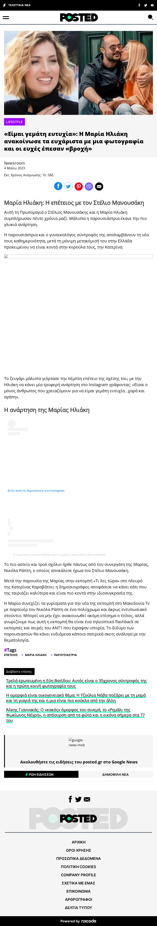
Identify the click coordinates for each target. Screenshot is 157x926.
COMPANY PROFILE (78, 875)
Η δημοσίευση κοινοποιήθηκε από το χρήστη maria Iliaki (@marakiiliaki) (59, 554)
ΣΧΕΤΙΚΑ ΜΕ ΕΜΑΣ (78, 883)
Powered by (70, 921)
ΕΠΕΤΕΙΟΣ (11, 655)
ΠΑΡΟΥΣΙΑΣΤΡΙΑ (65, 655)
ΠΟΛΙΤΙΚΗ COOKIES (78, 867)
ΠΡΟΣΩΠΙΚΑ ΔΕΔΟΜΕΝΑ (78, 858)
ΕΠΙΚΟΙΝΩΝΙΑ (78, 891)
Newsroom (14, 163)
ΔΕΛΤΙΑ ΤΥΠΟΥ (78, 908)
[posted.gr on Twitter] (145, 5)
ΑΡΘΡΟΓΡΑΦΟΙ (78, 899)
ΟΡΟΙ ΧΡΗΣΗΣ (78, 850)
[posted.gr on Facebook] (139, 5)
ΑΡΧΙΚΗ (78, 842)
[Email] (152, 5)
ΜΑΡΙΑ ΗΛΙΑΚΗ (36, 655)
